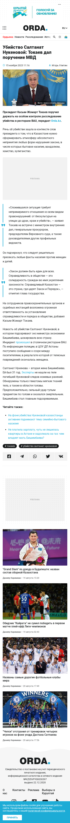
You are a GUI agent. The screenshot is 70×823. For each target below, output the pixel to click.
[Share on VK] (61, 456)
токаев (11, 446)
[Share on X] (48, 456)
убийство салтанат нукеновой (40, 446)
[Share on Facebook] (9, 456)
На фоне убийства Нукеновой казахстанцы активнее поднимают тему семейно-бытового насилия (37, 419)
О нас (5, 791)
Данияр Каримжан (12, 578)
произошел (23, 342)
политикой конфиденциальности (46, 810)
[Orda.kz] (35, 766)
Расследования (34, 37)
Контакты (18, 790)
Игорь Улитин (59, 65)
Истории (49, 37)
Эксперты (28, 372)
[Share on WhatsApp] (35, 456)
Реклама (33, 790)
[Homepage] (35, 28)
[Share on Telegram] (22, 456)
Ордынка (8, 37)
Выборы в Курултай (48, 791)
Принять (12, 817)
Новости (19, 37)
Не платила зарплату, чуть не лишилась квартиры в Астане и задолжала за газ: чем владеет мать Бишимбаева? (36, 433)
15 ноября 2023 (14, 65)
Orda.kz (56, 120)
